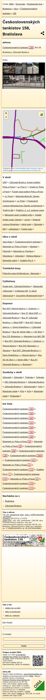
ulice (16, 9)
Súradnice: (6, 518)
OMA (11, 4)
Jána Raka (7, 242)
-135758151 (7, 517)
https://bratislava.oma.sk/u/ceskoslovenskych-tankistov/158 (22, 170)
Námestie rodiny (10, 260)
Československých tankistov (18, 48)
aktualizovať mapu (17, 515)
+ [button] (6, 113)
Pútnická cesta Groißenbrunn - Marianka (21, 273)
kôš (4, 229)
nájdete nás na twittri (12, 608)
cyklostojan (13, 229)
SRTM (27, 692)
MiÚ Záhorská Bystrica (15, 382)
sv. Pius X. (22, 187)
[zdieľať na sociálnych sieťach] (42, 33)
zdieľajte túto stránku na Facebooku (16, 657)
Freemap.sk (33, 168)
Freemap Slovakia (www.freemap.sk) (16, 680)
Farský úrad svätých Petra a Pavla (27, 192)
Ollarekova (7, 256)
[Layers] (41, 114)
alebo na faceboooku (12, 612)
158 (14, 13)
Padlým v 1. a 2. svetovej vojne (30, 210)
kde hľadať (7, 623)
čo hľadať (7, 634)
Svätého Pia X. (27, 260)
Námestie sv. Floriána (23, 251)
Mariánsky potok (10, 391)
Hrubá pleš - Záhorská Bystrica (17, 286)
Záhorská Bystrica (36, 382)
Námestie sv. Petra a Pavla (15, 247)
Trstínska (29, 377)
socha (27, 220)
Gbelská (33, 247)
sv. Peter (21, 201)
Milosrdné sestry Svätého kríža (18, 215)
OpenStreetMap (20, 168)
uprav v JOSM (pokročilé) (34, 515)
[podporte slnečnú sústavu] (24, 88)
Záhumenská (30, 387)
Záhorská (38, 224)
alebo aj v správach (12, 615)
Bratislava (7, 9)
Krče (40, 387)
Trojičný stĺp (8, 210)
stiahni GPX (7, 521)
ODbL (31, 676)
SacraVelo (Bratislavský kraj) (29, 296)
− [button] (6, 117)
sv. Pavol (9, 196)
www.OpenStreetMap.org (33, 674)
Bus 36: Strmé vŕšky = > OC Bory (27, 332)
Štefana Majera (33, 256)
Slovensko (20, 4)
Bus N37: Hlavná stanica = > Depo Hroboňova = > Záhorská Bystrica (22, 327)
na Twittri (6, 659)
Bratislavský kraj (34, 4)
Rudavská (14, 396)
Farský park (26, 229)
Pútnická (6, 251)
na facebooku (21, 655)
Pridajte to (20, 694)
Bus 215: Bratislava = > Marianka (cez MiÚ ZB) (24, 336)
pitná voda (26, 224)
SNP (5, 182)
